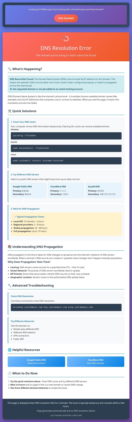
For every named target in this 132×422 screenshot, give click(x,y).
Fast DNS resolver (95, 362)
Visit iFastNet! (66, 18)
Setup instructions (36, 362)
